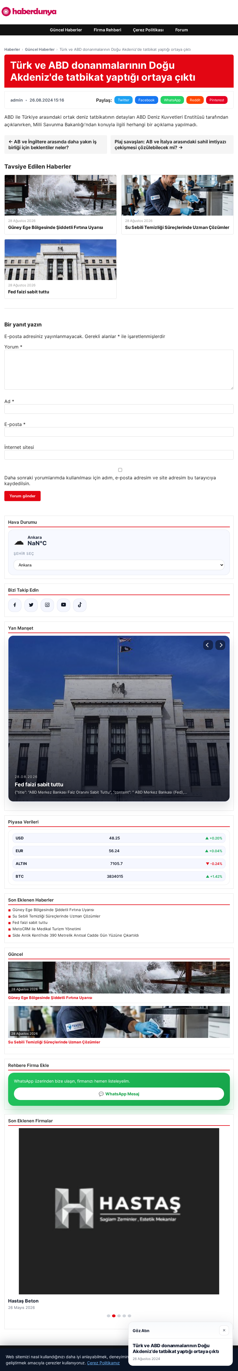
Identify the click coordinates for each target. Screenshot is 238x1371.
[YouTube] (63, 605)
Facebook (146, 100)
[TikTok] (79, 605)
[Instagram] (47, 605)
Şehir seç (24, 553)
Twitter (123, 100)
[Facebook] (14, 605)
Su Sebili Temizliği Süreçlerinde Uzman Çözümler (56, 916)
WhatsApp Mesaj (119, 1093)
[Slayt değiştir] (108, 1315)
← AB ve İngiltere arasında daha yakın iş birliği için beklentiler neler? (52, 144)
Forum (181, 29)
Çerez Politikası (148, 29)
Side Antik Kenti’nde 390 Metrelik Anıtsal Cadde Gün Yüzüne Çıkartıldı (75, 935)
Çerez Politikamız (103, 1362)
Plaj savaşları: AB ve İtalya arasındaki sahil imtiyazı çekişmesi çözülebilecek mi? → (170, 144)
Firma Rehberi (107, 29)
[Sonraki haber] (220, 645)
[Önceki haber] (208, 645)
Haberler (12, 49)
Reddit (195, 100)
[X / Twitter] (31, 605)
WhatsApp (172, 100)
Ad (9, 401)
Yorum (13, 347)
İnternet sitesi (19, 447)
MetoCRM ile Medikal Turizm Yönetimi (46, 928)
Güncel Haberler (66, 29)
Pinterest (217, 100)
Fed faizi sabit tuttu (30, 922)
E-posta (15, 424)
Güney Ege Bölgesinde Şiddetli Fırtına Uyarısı (53, 909)
